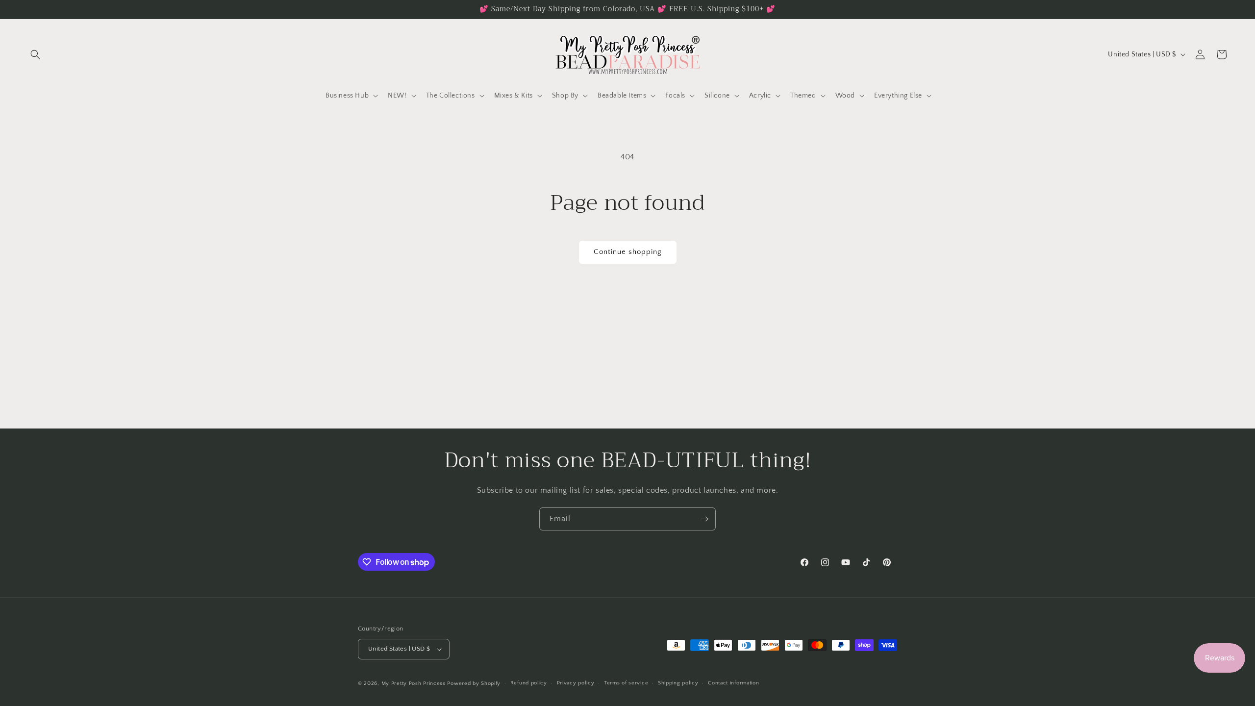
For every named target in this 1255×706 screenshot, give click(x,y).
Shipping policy (678, 683)
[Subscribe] (704, 518)
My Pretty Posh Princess (413, 683)
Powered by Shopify (474, 683)
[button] (35, 54)
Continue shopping (628, 252)
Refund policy (528, 683)
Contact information (733, 683)
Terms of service (626, 683)
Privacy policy (576, 683)
